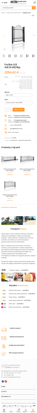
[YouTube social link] (6, 381)
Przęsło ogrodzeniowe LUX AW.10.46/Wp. (10, 195)
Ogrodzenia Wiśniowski (14, 13)
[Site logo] (19, 2)
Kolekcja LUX (27, 13)
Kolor (6, 99)
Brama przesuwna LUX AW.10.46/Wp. (10, 169)
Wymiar (7, 92)
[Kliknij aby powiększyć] (4, 49)
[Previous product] (31, 15)
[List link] (18, 371)
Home (3, 13)
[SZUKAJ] (34, 7)
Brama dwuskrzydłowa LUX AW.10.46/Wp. (27, 169)
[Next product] (35, 15)
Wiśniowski (10, 172)
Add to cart (18, 109)
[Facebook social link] (3, 381)
